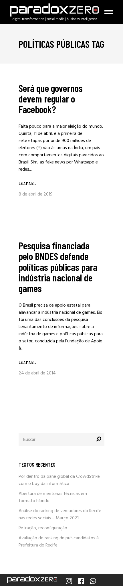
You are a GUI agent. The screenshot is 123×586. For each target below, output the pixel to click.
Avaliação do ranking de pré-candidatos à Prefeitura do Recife (59, 541)
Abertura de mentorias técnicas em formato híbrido (53, 497)
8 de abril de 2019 (36, 194)
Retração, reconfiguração (43, 528)
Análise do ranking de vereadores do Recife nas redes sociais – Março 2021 (60, 514)
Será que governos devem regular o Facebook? (51, 98)
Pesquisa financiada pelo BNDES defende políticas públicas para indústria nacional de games (58, 266)
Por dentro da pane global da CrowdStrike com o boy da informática (59, 480)
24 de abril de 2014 (37, 373)
